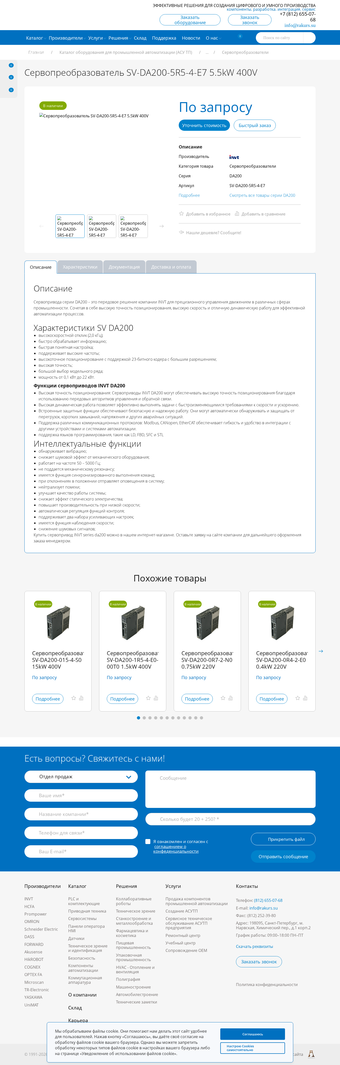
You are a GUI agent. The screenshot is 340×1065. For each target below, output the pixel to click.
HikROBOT (34, 959)
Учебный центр (181, 943)
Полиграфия (128, 979)
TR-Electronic (36, 990)
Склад (75, 1007)
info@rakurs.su (300, 25)
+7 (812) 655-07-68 (298, 16)
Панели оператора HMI (86, 928)
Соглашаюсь (252, 1034)
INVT (28, 899)
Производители (42, 886)
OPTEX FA (33, 974)
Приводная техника (87, 911)
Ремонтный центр (183, 935)
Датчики (76, 938)
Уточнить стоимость (204, 125)
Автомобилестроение (137, 994)
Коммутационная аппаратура (85, 980)
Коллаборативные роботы (134, 901)
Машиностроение (133, 987)
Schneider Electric (41, 929)
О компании (82, 995)
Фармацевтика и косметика (132, 933)
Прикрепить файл (286, 839)
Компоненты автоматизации (83, 968)
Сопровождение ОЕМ (186, 950)
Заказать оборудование (190, 19)
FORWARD (34, 944)
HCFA (29, 906)
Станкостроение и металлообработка (134, 921)
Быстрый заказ (255, 125)
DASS (29, 936)
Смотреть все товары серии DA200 (262, 195)
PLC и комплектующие (84, 901)
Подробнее (189, 195)
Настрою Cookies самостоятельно (240, 1048)
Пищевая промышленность (133, 945)
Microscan (34, 982)
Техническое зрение (135, 911)
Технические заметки (136, 1002)
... (207, 52)
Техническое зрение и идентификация (88, 948)
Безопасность (81, 958)
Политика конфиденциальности (267, 984)
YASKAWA (33, 997)
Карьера (78, 1020)
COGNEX (32, 967)
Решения (126, 886)
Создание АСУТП (182, 911)
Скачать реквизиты (254, 946)
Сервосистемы (82, 918)
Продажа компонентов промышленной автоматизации (197, 901)
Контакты (247, 886)
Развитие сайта (288, 1054)
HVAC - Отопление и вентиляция (135, 970)
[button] (161, 226)
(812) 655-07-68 (268, 900)
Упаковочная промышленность (133, 957)
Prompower (35, 914)
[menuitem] (140, 37)
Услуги (173, 886)
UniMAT (31, 1005)
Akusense (33, 952)
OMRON (31, 921)
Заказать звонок (249, 19)
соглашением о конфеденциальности (176, 849)
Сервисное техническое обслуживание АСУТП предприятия (189, 923)
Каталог (77, 886)
